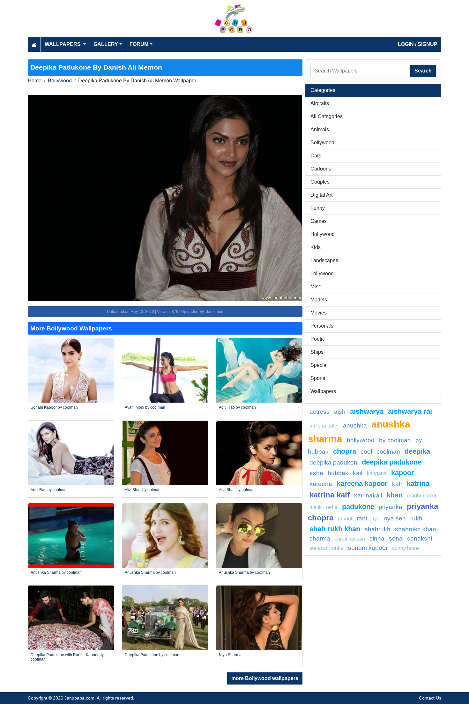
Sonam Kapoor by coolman (54, 407)
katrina (418, 484)
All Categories (326, 116)
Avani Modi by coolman (145, 407)
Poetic (317, 339)
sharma (319, 538)
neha (332, 507)
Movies (318, 312)
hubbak (338, 473)
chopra (344, 451)
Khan (395, 495)
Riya (375, 518)
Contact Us (430, 697)
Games (318, 221)
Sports (317, 378)
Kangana (377, 473)
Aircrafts (319, 103)
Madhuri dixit (421, 495)
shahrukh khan (415, 529)
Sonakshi (419, 538)
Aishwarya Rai (410, 411)
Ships (317, 352)
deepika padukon (333, 462)
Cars (315, 155)
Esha (316, 473)
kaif (357, 473)
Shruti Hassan (350, 538)
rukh (416, 518)
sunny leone (406, 548)
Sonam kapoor (368, 547)
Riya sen (395, 518)
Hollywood (322, 234)
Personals (321, 326)
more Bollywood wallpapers (264, 678)
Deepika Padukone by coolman (152, 655)
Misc (315, 286)
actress (319, 411)
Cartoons (320, 168)
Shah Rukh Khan (334, 529)
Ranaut (345, 518)
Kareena (320, 484)
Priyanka (390, 506)
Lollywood (322, 273)
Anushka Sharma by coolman (56, 572)
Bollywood (60, 80)
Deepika (417, 451)
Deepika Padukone (391, 462)
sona (396, 538)
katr (397, 484)
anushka (355, 425)
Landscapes (324, 260)
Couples (320, 182)
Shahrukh (378, 529)
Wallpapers (323, 391)
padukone (358, 507)
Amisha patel (324, 425)
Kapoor (402, 473)
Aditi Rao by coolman (237, 407)
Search (423, 70)
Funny (317, 208)
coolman (388, 451)
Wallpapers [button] (63, 44)
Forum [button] (139, 44)
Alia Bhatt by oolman (142, 490)
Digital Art (321, 195)
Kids (315, 247)
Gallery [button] (105, 44)
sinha (376, 538)
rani (362, 518)
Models (318, 299)
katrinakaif (368, 495)
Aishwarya (366, 411)
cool (366, 451)
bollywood (361, 440)
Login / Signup (417, 44)
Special (319, 365)
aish (340, 411)
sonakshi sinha (326, 548)
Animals (319, 129)
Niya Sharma (230, 655)
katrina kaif (329, 494)
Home (34, 80)
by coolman (395, 440)
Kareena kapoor (362, 484)
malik (315, 507)
